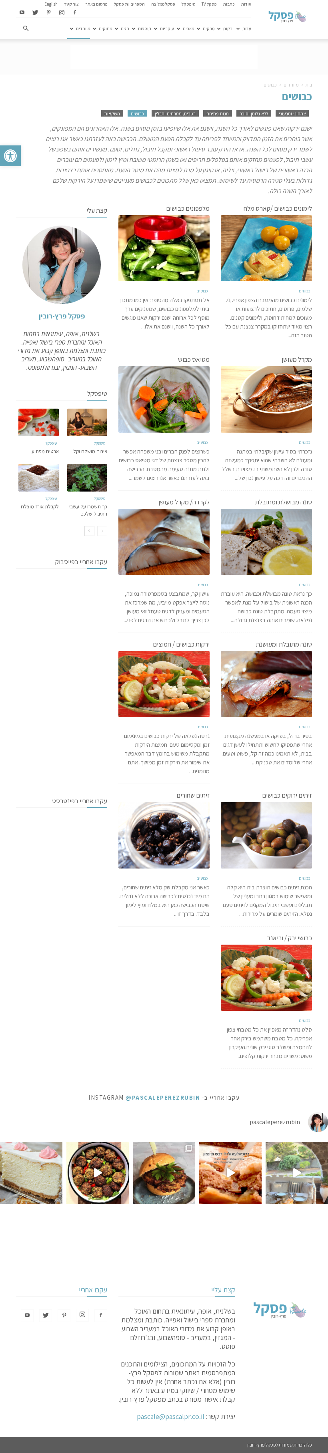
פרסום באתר (96, 4)
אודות (246, 4)
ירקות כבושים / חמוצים (181, 644)
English (51, 4)
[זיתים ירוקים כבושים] (266, 835)
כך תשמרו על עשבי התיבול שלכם (88, 510)
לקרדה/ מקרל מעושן (184, 502)
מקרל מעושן (297, 359)
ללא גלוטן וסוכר (254, 114)
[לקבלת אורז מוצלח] (38, 478)
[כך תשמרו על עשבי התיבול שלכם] (87, 478)
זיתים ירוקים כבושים (287, 795)
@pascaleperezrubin (163, 1097)
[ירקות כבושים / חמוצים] (164, 684)
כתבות (229, 4)
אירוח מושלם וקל (90, 451)
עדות (246, 28)
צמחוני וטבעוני (292, 114)
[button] (10, 155)
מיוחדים (83, 28)
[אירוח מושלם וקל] (87, 422)
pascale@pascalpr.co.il (170, 1416)
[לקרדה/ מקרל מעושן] (164, 542)
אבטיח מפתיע (45, 451)
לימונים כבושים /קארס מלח (278, 208)
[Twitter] (35, 13)
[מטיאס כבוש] (164, 399)
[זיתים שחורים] (164, 835)
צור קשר (71, 4)
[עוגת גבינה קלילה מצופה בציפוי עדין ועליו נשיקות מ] (31, 1173)
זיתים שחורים (193, 795)
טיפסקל (188, 4)
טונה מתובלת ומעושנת (284, 644)
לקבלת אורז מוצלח (40, 506)
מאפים (188, 28)
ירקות (228, 28)
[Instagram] (62, 13)
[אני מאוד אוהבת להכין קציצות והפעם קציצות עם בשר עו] (97, 1173)
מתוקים (105, 28)
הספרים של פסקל (129, 4)
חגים (125, 28)
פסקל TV (209, 4)
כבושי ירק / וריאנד (289, 937)
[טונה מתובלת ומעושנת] (266, 684)
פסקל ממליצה (163, 4)
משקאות (112, 114)
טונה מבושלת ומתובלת (283, 502)
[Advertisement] (164, 57)
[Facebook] (75, 13)
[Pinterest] (48, 13)
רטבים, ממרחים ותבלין (175, 114)
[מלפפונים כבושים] (164, 248)
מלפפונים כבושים (188, 208)
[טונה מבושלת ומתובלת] (266, 542)
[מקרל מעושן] (266, 399)
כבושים (137, 114)
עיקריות (167, 28)
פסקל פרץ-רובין (62, 315)
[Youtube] (22, 13)
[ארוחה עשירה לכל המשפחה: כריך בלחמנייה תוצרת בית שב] (164, 1173)
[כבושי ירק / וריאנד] (266, 978)
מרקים (208, 28)
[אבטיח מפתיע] (38, 422)
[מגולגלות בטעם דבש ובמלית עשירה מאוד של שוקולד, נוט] (230, 1173)
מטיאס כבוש (194, 359)
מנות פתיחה (217, 114)
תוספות (144, 28)
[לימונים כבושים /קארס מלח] (266, 248)
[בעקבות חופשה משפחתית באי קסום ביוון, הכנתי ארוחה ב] (297, 1173)
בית (309, 85)
